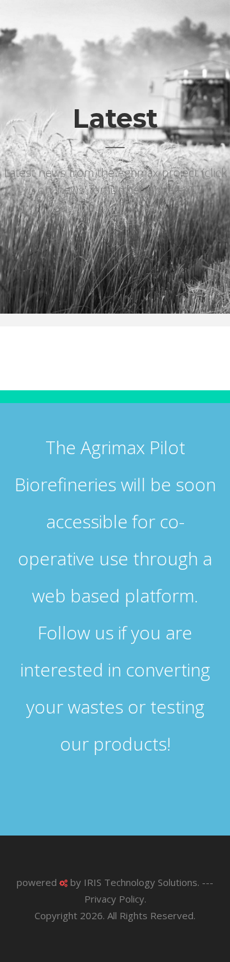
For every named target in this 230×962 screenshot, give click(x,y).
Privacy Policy (114, 898)
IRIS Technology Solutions (140, 882)
